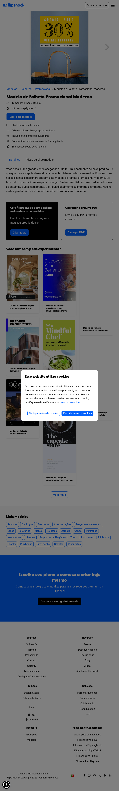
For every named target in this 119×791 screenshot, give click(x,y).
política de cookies (70, 402)
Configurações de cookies (44, 413)
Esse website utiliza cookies (47, 376)
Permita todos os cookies (77, 413)
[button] (6, 784)
